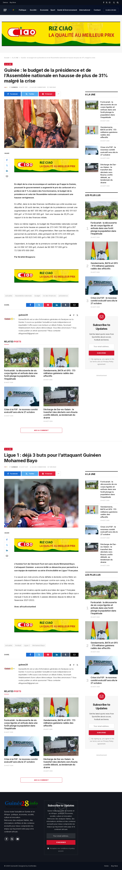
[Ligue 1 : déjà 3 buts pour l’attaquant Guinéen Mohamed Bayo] (41, 503)
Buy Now (13, 2)
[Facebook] (7, 160)
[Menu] (5, 10)
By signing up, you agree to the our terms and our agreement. (102, 361)
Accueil (6, 58)
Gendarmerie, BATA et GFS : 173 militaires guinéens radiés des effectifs (59, 373)
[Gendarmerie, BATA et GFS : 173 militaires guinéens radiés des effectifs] (61, 357)
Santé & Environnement (67, 10)
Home (106, 866)
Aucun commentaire (38, 87)
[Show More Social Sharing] (58, 94)
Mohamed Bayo (39, 645)
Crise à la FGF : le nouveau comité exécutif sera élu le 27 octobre (21, 410)
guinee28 (14, 87)
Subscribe (111, 10)
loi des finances (49, 296)
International (84, 10)
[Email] (7, 176)
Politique (22, 10)
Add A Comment (41, 430)
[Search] (117, 2)
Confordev (32, 866)
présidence (63, 296)
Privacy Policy (108, 361)
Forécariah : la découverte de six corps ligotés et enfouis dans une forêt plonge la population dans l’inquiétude (21, 374)
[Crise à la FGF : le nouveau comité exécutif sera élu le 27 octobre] (21, 396)
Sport (53, 10)
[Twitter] (7, 165)
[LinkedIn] (7, 170)
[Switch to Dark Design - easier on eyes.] (114, 2)
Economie (44, 10)
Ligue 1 (27, 645)
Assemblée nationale (23, 296)
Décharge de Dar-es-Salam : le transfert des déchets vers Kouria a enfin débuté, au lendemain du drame (60, 413)
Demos (5, 2)
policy (72, 848)
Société (33, 10)
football (18, 645)
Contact (97, 10)
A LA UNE (15, 58)
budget (37, 296)
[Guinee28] (12, 10)
